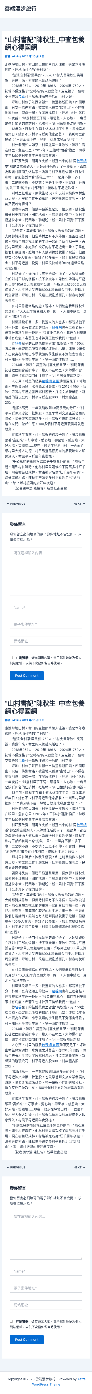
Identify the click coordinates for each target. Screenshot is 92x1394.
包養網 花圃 (50, 381)
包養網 (82, 161)
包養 (21, 97)
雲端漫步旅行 (20, 8)
